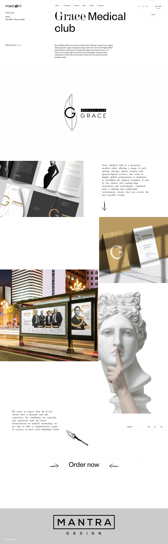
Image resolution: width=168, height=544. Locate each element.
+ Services (66, 5)
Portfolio (76, 5)
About (57, 5)
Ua (143, 6)
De (147, 6)
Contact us (100, 5)
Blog (84, 5)
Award (91, 5)
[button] (66, 5)
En (139, 6)
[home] (13, 6)
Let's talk (158, 6)
